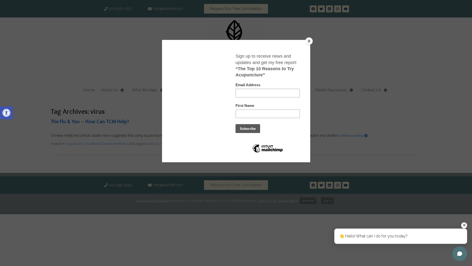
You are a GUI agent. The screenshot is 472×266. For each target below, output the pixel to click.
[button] (6, 112)
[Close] (309, 41)
